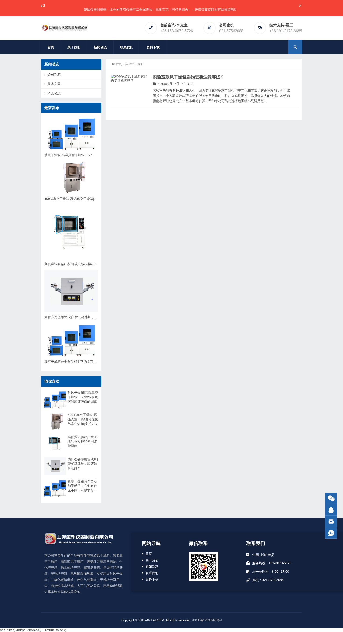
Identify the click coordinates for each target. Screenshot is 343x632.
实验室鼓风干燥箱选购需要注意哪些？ (188, 77)
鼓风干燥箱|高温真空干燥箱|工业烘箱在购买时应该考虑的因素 (89, 155)
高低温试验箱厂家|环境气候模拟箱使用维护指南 (79, 264)
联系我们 (126, 47)
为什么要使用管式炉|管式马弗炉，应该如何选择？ (80, 317)
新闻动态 (100, 47)
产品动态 (54, 93)
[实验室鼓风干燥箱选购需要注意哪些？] (129, 78)
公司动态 (54, 74)
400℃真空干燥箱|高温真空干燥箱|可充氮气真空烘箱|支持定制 (89, 199)
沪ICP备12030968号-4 (207, 620)
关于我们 (73, 47)
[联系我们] (331, 510)
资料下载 (153, 47)
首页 (51, 47)
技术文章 (54, 84)
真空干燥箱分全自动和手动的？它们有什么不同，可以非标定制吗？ (93, 361)
